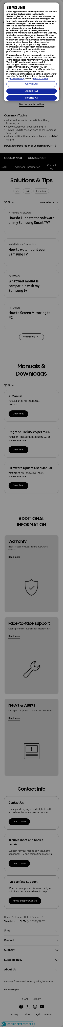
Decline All (31, 98)
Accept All (31, 91)
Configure (31, 84)
